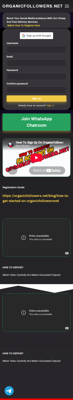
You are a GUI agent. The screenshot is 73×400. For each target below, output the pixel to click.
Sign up (36, 98)
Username (12, 43)
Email (10, 56)
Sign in (50, 105)
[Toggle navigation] (67, 6)
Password (12, 70)
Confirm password (17, 83)
